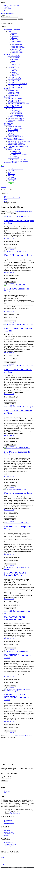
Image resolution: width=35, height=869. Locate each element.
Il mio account (8, 820)
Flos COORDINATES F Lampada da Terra (15, 574)
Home (6, 196)
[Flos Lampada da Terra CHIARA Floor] (16, 651)
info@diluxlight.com (15, 813)
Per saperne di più (9, 238)
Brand (6, 199)
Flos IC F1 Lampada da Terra (18, 255)
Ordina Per (4, 211)
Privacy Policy (8, 842)
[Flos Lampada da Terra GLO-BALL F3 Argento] (18, 407)
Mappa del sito (8, 832)
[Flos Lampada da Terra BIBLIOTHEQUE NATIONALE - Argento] (19, 691)
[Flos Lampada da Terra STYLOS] (14, 285)
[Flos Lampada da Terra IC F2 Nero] (15, 489)
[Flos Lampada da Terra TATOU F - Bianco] (17, 448)
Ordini (6, 822)
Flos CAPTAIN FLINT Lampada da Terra (14, 618)
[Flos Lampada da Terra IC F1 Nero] (15, 251)
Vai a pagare (7, 8)
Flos (5, 201)
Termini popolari (9, 846)
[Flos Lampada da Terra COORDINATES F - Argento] (19, 569)
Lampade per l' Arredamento (12, 198)
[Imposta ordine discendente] (23, 211)
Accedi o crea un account (11, 5)
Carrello (6, 7)
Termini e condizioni (10, 844)
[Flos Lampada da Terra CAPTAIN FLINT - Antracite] (19, 613)
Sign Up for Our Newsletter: (9, 777)
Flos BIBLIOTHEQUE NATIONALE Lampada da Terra (16, 697)
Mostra (3, 213)
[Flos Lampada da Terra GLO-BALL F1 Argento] (18, 324)
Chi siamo (11, 182)
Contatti (10, 183)
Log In (6, 10)
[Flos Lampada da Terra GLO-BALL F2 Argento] (18, 365)
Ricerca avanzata (9, 823)
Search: (3, 15)
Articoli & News (9, 833)
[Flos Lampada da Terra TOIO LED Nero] (16, 523)
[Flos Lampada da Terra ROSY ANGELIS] (17, 216)
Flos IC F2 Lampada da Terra (18, 493)
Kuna (14, 867)
